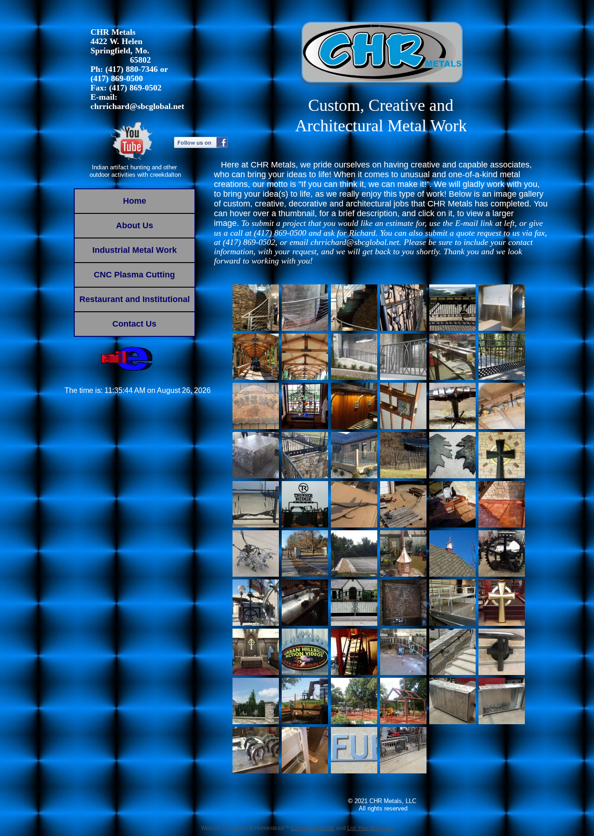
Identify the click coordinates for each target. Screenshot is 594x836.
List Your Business (370, 828)
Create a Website (313, 828)
